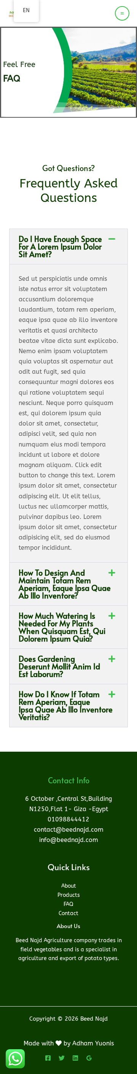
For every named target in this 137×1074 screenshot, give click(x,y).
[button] (68, 246)
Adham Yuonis (93, 1043)
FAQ (68, 904)
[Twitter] (62, 1058)
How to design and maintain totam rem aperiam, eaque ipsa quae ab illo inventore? (65, 584)
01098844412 (68, 819)
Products (68, 895)
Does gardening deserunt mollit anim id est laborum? (59, 666)
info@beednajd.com (68, 840)
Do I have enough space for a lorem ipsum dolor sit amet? (60, 246)
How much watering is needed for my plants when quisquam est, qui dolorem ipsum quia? (62, 627)
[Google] (89, 1058)
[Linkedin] (75, 1058)
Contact (68, 913)
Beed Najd (51, 10)
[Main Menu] (122, 13)
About (68, 886)
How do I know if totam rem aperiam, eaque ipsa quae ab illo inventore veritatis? (66, 705)
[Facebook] (48, 1058)
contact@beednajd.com (69, 829)
